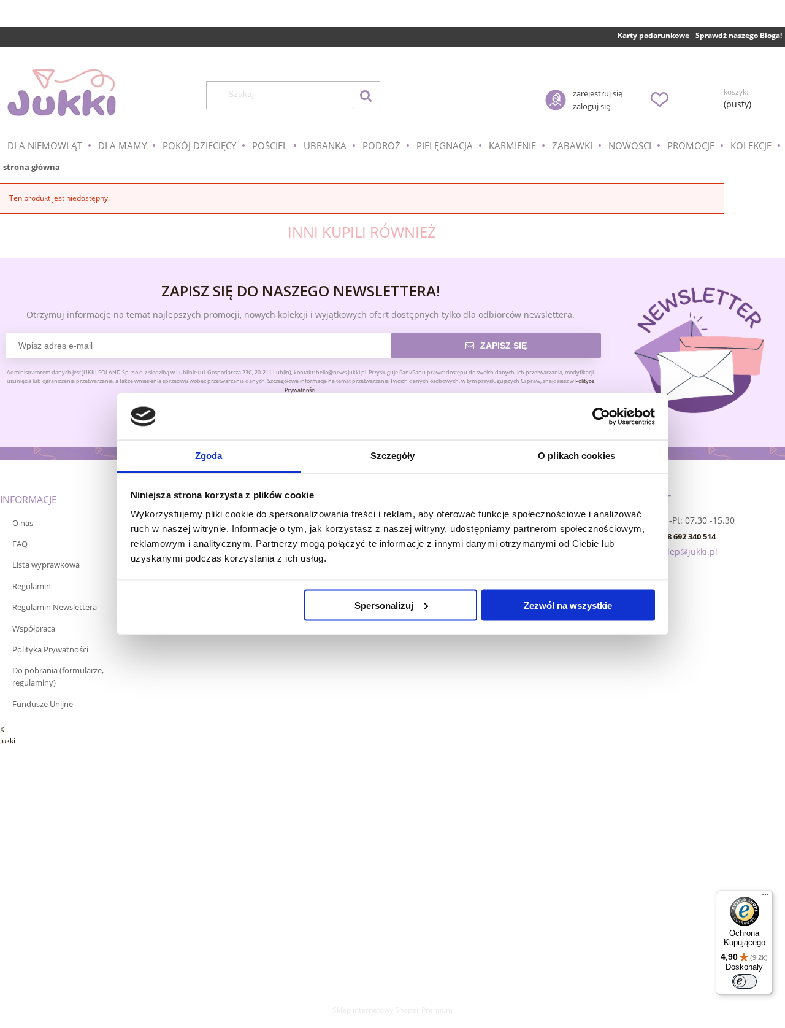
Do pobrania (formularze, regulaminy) (58, 676)
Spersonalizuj (383, 605)
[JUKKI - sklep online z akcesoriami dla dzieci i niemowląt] (61, 92)
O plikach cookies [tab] (576, 455)
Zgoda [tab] (209, 455)
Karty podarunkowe (653, 35)
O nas (22, 522)
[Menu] (765, 897)
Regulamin (31, 586)
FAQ (20, 543)
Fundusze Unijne (42, 703)
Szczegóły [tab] (392, 455)
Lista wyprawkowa (46, 564)
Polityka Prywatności (50, 649)
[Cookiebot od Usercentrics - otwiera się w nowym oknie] (601, 417)
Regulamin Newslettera (54, 607)
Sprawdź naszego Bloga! (738, 35)
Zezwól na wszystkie (568, 605)
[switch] (744, 981)
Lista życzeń (659, 99)
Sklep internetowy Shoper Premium (392, 1010)
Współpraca (33, 628)
